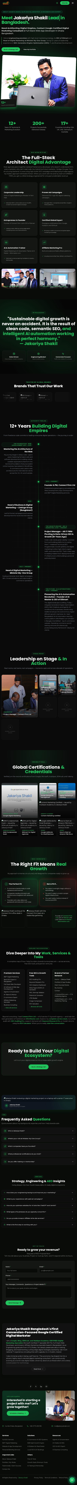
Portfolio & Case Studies (62, 987)
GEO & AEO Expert (59, 1451)
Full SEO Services (8, 1444)
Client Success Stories (62, 989)
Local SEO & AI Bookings (35, 1454)
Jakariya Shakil (23, 1482)
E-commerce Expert (10, 1002)
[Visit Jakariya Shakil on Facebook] (30, 1391)
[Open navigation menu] (73, 3)
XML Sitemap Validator (36, 997)
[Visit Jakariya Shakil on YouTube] (46, 1391)
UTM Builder (33, 1003)
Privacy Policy (38, 1482)
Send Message (14, 1307)
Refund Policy (63, 1482)
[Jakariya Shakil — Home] (6, 3)
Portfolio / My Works (9, 1467)
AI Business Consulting (60, 1454)
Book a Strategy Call (39, 1071)
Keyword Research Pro (36, 987)
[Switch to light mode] (57, 3)
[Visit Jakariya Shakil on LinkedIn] (41, 1391)
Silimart (66, 922)
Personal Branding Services (11, 1454)
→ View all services (10, 1012)
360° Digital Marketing (11, 981)
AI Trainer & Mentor (10, 999)
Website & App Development (12, 1451)
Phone (8, 1280)
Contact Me (6, 1473)
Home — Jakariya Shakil (62, 984)
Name (8, 1271)
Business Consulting (10, 1009)
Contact (57, 995)
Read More (37, 1373)
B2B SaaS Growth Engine (35, 1447)
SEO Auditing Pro (35, 984)
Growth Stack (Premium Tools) (37, 1467)
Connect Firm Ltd (29, 1021)
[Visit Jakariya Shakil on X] (36, 1391)
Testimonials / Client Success (11, 1470)
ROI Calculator (34, 1008)
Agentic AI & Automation (61, 1444)
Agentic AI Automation (11, 996)
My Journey (58, 992)
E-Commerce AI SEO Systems (37, 1444)
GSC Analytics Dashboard (37, 989)
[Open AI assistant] (72, 1480)
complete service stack (58, 1023)
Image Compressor (35, 1005)
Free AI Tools (31, 1463)
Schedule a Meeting (17, 1418)
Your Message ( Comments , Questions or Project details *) (26, 1289)
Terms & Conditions (51, 1482)
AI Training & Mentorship (35, 1470)
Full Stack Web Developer (12, 989)
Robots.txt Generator (36, 1000)
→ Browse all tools (35, 1011)
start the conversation (55, 1028)
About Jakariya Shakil (9, 1463)
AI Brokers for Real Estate (35, 1451)
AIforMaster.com (32, 1023)
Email (41, 1271)
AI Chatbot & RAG (58, 1447)
